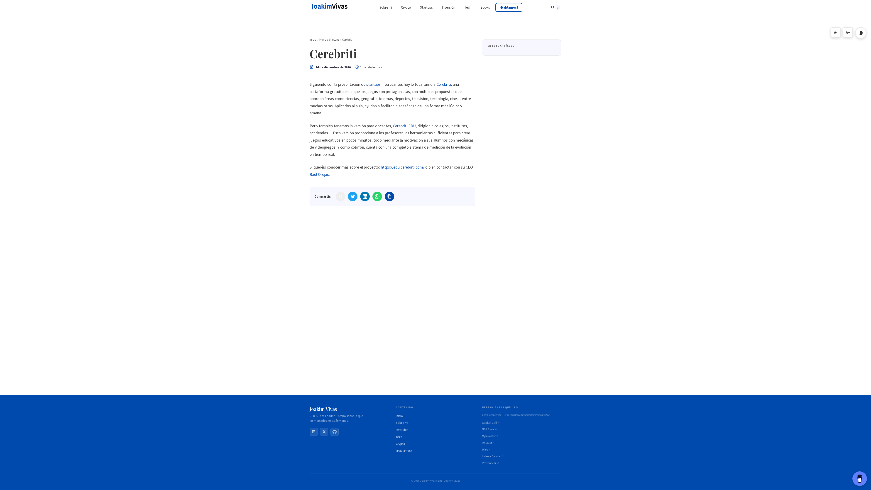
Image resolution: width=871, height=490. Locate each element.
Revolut (487, 443)
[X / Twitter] (324, 432)
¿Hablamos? (404, 450)
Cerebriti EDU (404, 125)
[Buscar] (555, 7)
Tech (399, 437)
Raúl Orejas (319, 174)
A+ (848, 32)
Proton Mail (489, 463)
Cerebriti (443, 84)
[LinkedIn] (314, 432)
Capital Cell (489, 423)
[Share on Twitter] (352, 196)
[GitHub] (334, 432)
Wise (485, 449)
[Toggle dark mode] (860, 33)
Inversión (402, 430)
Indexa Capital (491, 456)
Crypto (400, 444)
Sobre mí (402, 423)
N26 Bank (488, 429)
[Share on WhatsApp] (377, 196)
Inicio (399, 416)
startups (373, 84)
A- (835, 32)
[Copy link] (389, 196)
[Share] (340, 196)
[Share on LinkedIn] (365, 196)
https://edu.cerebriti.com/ (402, 167)
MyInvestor (489, 436)
